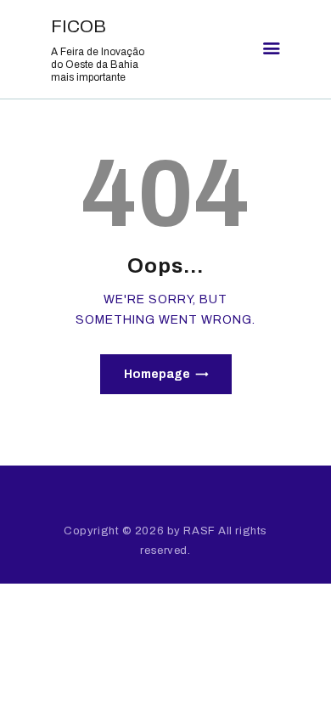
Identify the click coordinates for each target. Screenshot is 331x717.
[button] (271, 49)
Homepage (157, 374)
